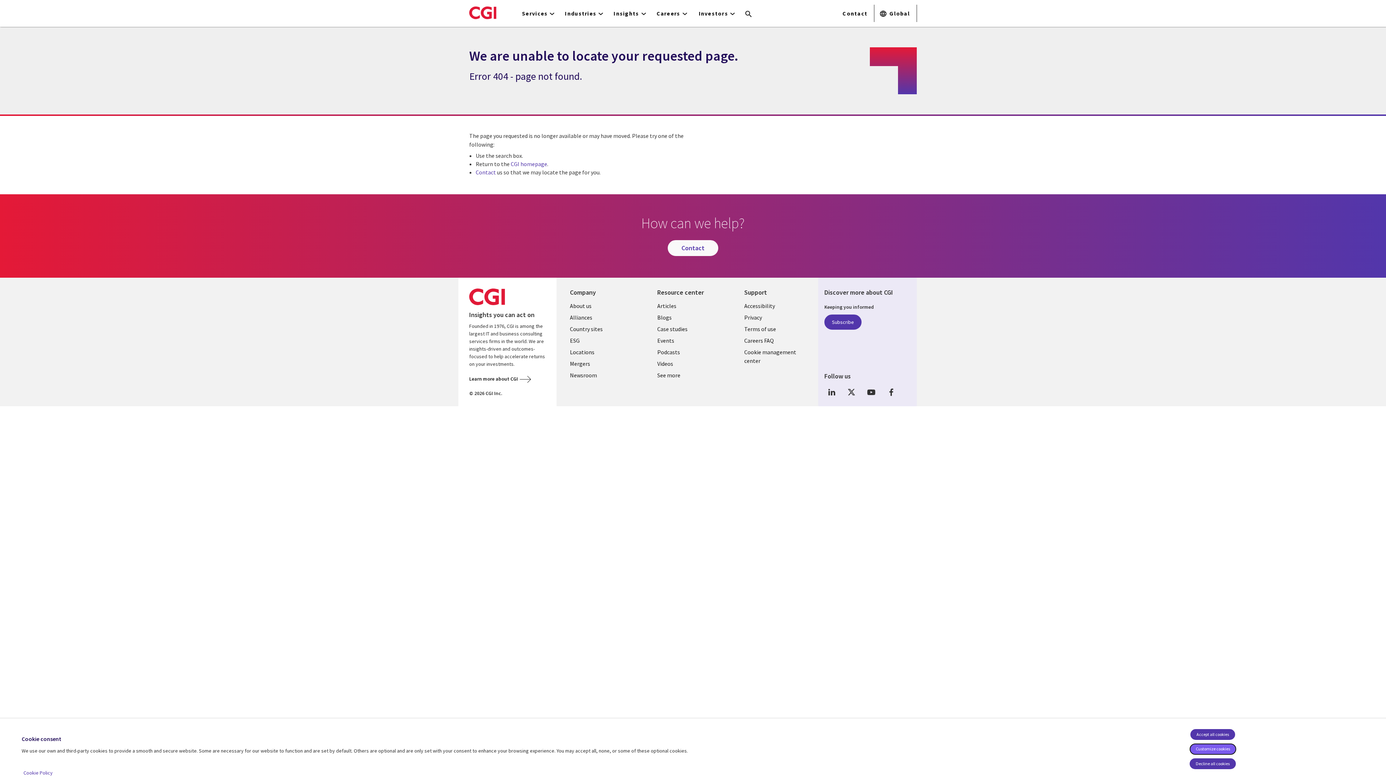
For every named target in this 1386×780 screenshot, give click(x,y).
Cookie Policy (38, 773)
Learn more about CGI (493, 379)
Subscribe (843, 322)
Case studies (672, 329)
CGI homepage (529, 164)
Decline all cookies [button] (1213, 763)
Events (665, 340)
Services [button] (535, 13)
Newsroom (583, 375)
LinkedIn (831, 392)
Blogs (664, 317)
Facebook (891, 392)
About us (581, 305)
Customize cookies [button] (1213, 748)
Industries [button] (580, 13)
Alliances (581, 317)
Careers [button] (668, 13)
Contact (854, 13)
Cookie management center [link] (770, 356)
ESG (575, 340)
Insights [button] (626, 13)
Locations (582, 352)
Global (899, 13)
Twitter (851, 392)
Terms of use (760, 329)
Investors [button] (713, 13)
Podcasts (668, 352)
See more (668, 375)
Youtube (871, 392)
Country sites (586, 329)
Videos (665, 363)
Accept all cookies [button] (1213, 734)
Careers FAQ (759, 340)
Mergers (580, 363)
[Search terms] (749, 14)
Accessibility (759, 305)
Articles (666, 305)
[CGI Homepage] (482, 12)
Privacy (753, 317)
